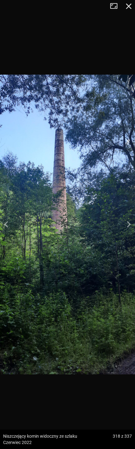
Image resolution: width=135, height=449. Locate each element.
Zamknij (128, 6)
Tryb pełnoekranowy (116, 6)
